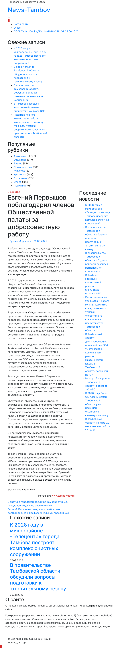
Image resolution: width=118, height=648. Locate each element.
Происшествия (23, 167)
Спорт (17, 181)
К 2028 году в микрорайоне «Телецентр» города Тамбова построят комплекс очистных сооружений (30, 56)
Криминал (20, 174)
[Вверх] (1, 646)
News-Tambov (29, 10)
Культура (19, 170)
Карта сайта (21, 24)
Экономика (21, 178)
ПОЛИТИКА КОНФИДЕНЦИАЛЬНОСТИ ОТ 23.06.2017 (46, 31)
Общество (20, 159)
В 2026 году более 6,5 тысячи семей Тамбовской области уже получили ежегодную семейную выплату (96, 404)
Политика (20, 185)
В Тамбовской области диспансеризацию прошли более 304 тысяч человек (96, 341)
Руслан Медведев (20, 241)
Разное (18, 163)
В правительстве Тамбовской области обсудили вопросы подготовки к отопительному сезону (28, 74)
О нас (17, 27)
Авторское (20, 156)
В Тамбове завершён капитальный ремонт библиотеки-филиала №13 (29, 107)
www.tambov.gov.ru (63, 495)
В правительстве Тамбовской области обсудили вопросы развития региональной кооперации (28, 92)
